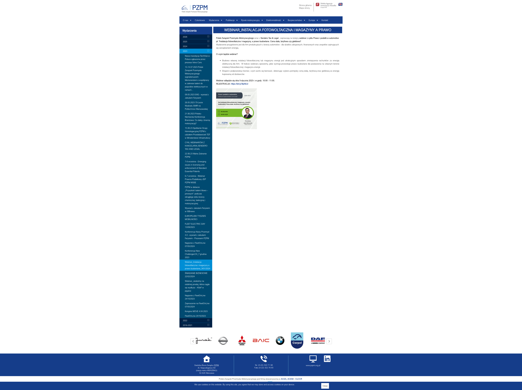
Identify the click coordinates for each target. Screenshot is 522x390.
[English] (340, 5)
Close (325, 386)
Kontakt (324, 20)
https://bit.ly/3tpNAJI (239, 83)
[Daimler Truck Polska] (318, 337)
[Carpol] (278, 340)
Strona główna (305, 5)
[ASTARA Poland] (223, 340)
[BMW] (261, 340)
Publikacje (229, 21)
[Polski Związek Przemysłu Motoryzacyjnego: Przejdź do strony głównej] (194, 9)
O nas (184, 21)
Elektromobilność (272, 21)
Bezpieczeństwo (294, 21)
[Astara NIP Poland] (204, 340)
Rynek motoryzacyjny (249, 21)
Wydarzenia (213, 21)
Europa (311, 21)
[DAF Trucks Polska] (299, 340)
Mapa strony (304, 8)
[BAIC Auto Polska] (242, 337)
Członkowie (200, 20)
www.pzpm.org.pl (313, 365)
